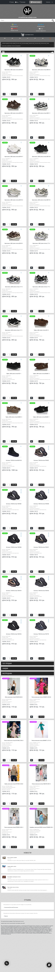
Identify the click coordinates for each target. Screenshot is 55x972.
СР (20, 38)
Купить (13, 94)
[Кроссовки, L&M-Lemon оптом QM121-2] (13, 104)
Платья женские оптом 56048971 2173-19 (41, 740)
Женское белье (19, 43)
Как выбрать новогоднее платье (14, 876)
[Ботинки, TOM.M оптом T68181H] (13, 582)
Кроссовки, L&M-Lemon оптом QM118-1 (14, 243)
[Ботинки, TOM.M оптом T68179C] (41, 625)
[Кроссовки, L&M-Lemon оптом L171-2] (41, 278)
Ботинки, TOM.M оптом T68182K (13, 503)
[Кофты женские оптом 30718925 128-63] (13, 772)
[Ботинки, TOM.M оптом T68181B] (41, 582)
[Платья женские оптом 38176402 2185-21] (13, 729)
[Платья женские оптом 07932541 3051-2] (13, 816)
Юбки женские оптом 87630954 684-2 (14, 697)
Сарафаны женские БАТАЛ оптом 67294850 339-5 (41, 827)
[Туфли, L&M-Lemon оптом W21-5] (41, 321)
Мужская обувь (31, 43)
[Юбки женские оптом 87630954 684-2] (13, 686)
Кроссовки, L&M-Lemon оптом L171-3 (13, 286)
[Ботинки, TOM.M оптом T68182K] (13, 495)
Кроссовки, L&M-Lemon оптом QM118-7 (14, 156)
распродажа (7, 673)
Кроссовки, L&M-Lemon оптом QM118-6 (41, 156)
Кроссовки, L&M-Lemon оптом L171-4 (41, 243)
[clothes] (3, 52)
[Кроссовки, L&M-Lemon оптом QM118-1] (13, 235)
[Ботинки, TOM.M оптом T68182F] (41, 452)
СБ (42, 38)
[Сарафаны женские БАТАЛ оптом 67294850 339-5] (41, 816)
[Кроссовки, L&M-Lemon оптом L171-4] (41, 235)
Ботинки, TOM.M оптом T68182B (41, 503)
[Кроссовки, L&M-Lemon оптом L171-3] (13, 278)
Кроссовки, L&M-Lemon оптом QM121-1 (41, 113)
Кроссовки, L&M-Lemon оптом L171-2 (41, 286)
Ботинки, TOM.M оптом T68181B (41, 590)
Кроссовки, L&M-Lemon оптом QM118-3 (41, 200)
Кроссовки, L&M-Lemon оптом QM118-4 (14, 200)
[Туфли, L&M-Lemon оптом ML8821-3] (13, 408)
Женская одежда (12, 43)
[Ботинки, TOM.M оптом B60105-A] (13, 452)
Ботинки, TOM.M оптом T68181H (13, 590)
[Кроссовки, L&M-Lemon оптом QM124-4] (13, 61)
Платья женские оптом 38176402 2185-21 (13, 740)
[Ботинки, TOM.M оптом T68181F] (41, 538)
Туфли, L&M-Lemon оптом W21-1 (13, 373)
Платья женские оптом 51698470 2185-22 (41, 697)
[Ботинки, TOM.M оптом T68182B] (41, 495)
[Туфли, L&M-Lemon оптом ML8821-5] (41, 365)
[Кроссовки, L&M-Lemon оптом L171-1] (13, 321)
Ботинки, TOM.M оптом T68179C (41, 634)
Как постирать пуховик (12, 857)
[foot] (52, 52)
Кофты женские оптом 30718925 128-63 (13, 784)
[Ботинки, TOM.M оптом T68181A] (13, 625)
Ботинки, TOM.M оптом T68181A (13, 634)
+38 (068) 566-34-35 (41, 26)
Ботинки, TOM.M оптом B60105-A (14, 460)
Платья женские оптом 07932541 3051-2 (13, 827)
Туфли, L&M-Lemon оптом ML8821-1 (41, 417)
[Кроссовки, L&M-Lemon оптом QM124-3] (41, 61)
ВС (50, 38)
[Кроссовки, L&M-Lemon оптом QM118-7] (13, 148)
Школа (48, 43)
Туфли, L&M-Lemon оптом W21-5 (41, 330)
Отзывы (27, 900)
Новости (27, 853)
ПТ (35, 38)
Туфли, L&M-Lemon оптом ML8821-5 (41, 373)
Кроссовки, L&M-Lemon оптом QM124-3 (41, 69)
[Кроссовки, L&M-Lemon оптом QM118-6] (41, 148)
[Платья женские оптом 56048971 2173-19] (41, 729)
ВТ (12, 38)
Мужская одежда (5, 43)
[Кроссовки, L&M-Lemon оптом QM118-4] (13, 191)
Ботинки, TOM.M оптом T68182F (41, 460)
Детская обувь (43, 43)
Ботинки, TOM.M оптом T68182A (13, 547)
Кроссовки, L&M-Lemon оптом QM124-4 (14, 69)
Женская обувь (37, 43)
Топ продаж (7, 663)
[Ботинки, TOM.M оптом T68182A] (13, 538)
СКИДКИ (5, 668)
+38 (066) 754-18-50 (14, 30)
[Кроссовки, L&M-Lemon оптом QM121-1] (41, 104)
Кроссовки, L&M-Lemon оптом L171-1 (13, 330)
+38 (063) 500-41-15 (14, 26)
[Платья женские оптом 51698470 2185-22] (41, 686)
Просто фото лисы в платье (13, 887)
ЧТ (27, 38)
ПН (4, 38)
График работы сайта (11, 866)
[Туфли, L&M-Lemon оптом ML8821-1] (41, 408)
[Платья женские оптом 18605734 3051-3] (41, 772)
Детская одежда (25, 43)
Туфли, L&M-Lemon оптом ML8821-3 (14, 417)
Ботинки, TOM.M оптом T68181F (41, 547)
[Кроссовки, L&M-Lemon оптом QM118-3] (41, 191)
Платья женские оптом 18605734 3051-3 (41, 784)
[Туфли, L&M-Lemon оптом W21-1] (13, 365)
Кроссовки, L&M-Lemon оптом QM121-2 (14, 113)
